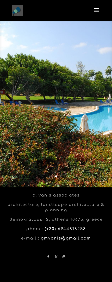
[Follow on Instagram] (64, 257)
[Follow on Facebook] (48, 257)
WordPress (56, 276)
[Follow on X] (56, 257)
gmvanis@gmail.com (66, 238)
